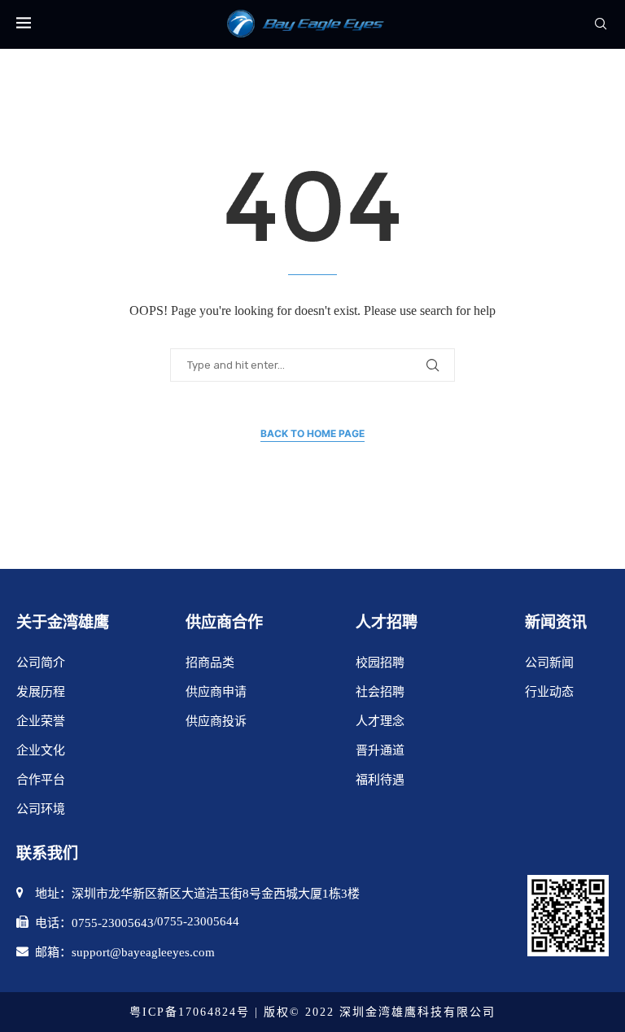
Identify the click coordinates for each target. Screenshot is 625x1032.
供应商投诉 (216, 721)
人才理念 (380, 721)
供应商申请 (216, 691)
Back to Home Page (312, 433)
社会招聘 (380, 691)
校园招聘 (380, 662)
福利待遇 (380, 779)
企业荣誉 (40, 721)
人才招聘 (386, 622)
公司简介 (40, 662)
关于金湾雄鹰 (62, 622)
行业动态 (549, 691)
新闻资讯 (556, 622)
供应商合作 (224, 622)
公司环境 (40, 809)
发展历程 (40, 691)
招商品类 (210, 662)
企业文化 (40, 750)
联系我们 (47, 853)
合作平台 (40, 779)
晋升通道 (380, 750)
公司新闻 (549, 662)
